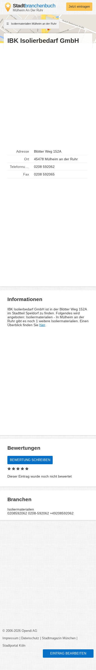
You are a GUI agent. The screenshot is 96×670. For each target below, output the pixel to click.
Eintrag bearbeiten (68, 653)
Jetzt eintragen (79, 6)
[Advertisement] (48, 96)
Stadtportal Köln (13, 645)
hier (42, 325)
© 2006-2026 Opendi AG (19, 631)
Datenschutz (30, 638)
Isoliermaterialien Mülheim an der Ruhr (33, 23)
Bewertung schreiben (30, 460)
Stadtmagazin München (59, 638)
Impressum (10, 638)
